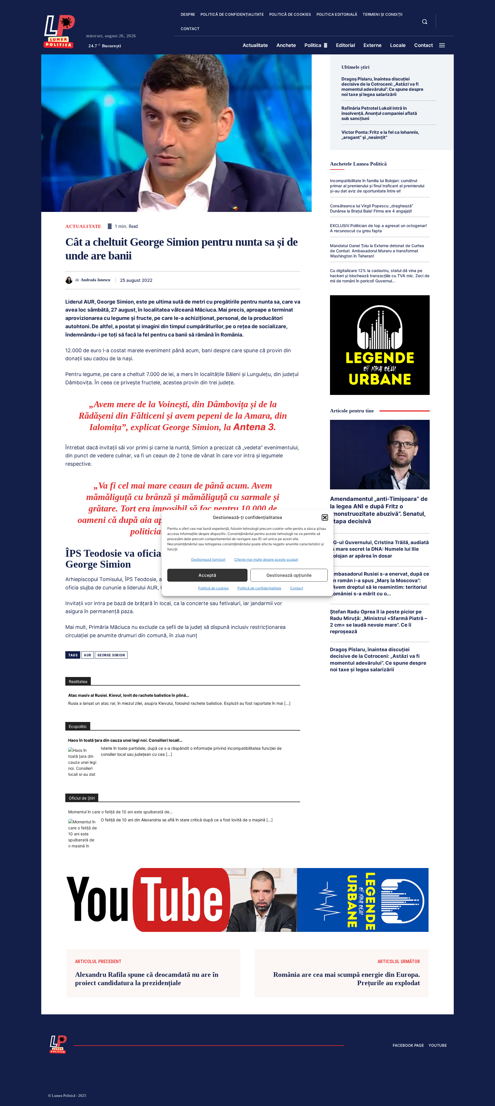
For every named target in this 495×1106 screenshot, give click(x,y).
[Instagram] (376, 1096)
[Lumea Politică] (59, 30)
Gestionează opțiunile (289, 575)
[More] (294, 280)
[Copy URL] (280, 280)
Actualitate (83, 226)
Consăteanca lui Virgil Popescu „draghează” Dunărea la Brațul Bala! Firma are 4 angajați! (371, 208)
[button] (325, 517)
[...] (287, 703)
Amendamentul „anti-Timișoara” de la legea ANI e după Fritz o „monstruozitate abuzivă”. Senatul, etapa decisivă (379, 510)
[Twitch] (403, 1096)
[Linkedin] (228, 280)
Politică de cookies (213, 588)
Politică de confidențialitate (259, 588)
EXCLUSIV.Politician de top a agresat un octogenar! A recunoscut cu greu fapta (378, 228)
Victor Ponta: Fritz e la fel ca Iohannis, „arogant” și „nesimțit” (380, 134)
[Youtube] (444, 1096)
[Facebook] (175, 280)
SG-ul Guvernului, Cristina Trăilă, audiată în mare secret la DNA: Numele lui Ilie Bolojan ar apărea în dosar (379, 549)
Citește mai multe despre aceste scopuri (266, 559)
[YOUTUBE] (445, 25)
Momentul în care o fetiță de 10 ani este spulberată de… (120, 811)
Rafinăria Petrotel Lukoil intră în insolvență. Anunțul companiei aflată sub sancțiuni (379, 113)
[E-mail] (254, 280)
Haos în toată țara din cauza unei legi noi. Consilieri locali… (125, 740)
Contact (296, 588)
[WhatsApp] (215, 280)
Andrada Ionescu (95, 280)
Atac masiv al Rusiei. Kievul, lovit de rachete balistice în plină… (128, 695)
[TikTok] (390, 1096)
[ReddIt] (241, 280)
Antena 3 (253, 426)
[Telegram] (267, 280)
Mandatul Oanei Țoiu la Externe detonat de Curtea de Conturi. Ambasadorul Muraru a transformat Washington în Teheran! (377, 250)
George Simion (111, 655)
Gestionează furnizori (208, 559)
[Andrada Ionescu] (70, 280)
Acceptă (207, 575)
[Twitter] (188, 280)
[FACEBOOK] (445, 18)
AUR (87, 655)
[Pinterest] (201, 280)
